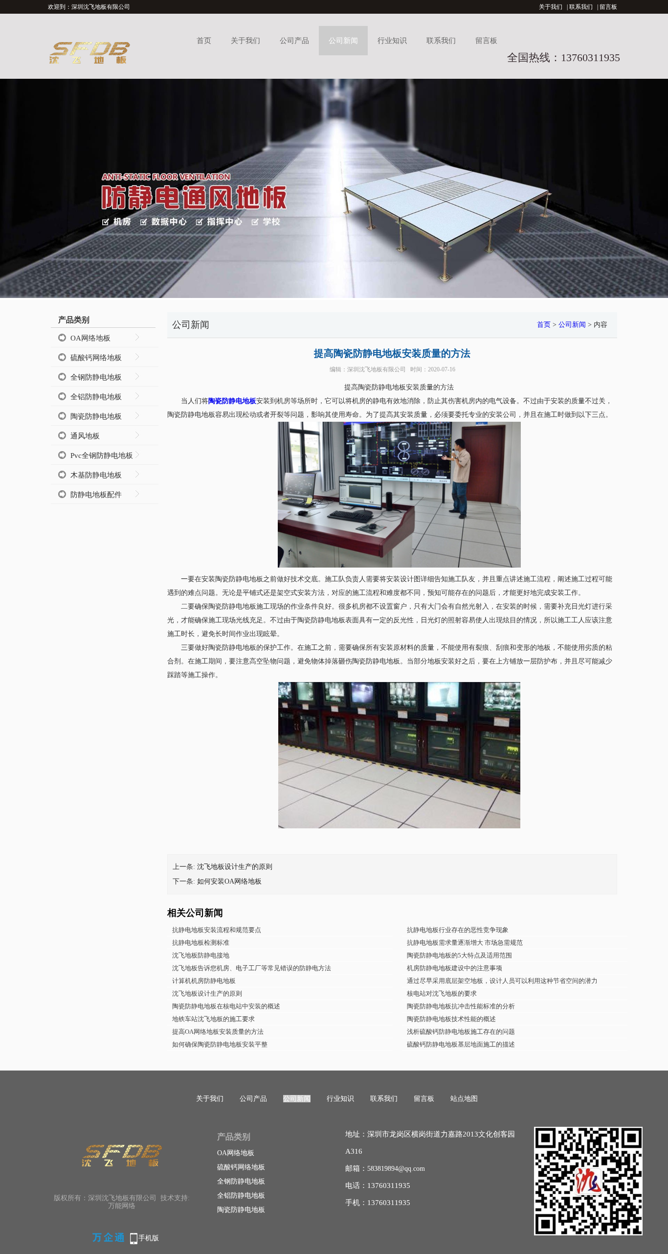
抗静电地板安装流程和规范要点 (216, 930)
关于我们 (550, 6)
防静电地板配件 (96, 495)
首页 (204, 41)
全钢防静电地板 (96, 377)
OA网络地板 (90, 338)
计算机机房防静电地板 (204, 980)
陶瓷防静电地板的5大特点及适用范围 (459, 955)
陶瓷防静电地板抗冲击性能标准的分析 (461, 1006)
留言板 (608, 6)
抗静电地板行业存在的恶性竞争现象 (458, 930)
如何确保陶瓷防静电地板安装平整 (219, 1044)
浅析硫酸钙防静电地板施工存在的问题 (461, 1031)
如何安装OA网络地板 (229, 881)
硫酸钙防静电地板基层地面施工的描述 (461, 1044)
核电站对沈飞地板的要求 (442, 993)
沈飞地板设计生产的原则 (234, 866)
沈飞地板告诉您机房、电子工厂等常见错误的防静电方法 (251, 968)
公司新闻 (343, 41)
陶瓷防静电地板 (96, 416)
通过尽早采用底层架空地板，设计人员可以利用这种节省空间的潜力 (502, 980)
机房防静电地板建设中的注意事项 (454, 968)
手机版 (148, 1238)
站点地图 (464, 1098)
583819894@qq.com (396, 1168)
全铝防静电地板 (96, 397)
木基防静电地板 (96, 475)
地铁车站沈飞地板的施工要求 (213, 1019)
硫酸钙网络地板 (96, 358)
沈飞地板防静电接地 (200, 955)
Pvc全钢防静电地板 (101, 455)
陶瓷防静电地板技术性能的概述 (451, 1019)
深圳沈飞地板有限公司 (376, 369)
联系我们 (581, 6)
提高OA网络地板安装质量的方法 (218, 1031)
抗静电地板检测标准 (200, 942)
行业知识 (392, 41)
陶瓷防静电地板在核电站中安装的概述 (226, 1006)
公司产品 (294, 41)
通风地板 (85, 436)
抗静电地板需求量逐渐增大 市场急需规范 (465, 942)
